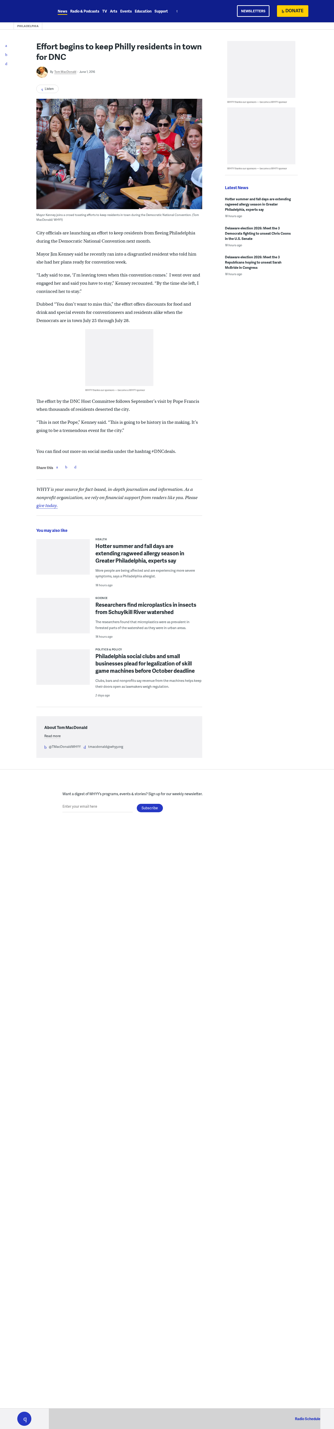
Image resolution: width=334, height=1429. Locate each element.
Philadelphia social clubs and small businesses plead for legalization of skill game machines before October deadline (145, 663)
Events (126, 11)
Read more (52, 735)
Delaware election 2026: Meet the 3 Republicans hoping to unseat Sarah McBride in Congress (253, 262)
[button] (24, 1419)
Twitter (66, 467)
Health (101, 539)
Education (143, 11)
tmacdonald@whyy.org (105, 746)
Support (161, 11)
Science (101, 598)
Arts (113, 11)
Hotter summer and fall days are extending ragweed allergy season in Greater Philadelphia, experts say (139, 553)
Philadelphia (28, 26)
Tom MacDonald (65, 72)
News (62, 11)
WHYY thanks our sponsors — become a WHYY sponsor (115, 390)
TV (104, 11)
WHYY (30, 11)
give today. (47, 505)
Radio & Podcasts (84, 11)
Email (75, 467)
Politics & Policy (108, 649)
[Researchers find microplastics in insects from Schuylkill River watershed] (63, 619)
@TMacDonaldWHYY (65, 746)
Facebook (57, 467)
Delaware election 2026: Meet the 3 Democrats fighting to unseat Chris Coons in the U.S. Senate (258, 233)
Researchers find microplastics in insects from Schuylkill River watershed (145, 608)
